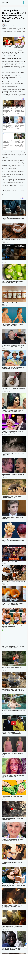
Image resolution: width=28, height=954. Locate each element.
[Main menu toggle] (24, 2)
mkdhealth (5, 3)
